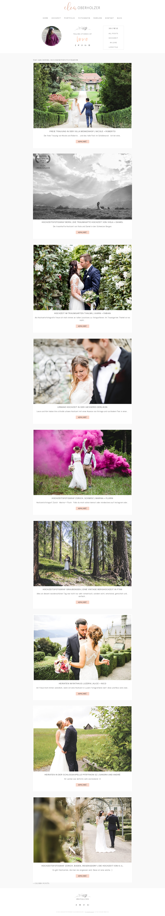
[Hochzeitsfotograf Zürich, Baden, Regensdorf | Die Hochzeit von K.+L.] (82, 830)
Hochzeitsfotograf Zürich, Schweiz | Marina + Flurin (82, 498)
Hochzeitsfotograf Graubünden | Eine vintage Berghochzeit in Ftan (82, 589)
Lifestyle (113, 47)
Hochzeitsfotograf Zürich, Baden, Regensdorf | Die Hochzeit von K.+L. (82, 866)
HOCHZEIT (113, 38)
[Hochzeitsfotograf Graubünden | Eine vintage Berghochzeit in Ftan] (82, 553)
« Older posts (41, 883)
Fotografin (84, 18)
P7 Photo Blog (89, 912)
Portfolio (69, 18)
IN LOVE (113, 42)
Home (45, 18)
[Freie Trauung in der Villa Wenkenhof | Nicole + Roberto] (82, 95)
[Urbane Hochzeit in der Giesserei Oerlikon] (82, 371)
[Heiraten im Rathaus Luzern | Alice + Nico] (82, 647)
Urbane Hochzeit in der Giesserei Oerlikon (82, 407)
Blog (119, 18)
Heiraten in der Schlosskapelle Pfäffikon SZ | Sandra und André (82, 775)
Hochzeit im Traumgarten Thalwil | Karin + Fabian (82, 313)
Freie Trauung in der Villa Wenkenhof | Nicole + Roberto (83, 131)
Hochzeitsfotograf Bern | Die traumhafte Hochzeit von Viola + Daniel (82, 222)
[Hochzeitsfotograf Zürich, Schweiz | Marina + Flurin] (82, 462)
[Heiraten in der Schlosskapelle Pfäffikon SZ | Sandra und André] (82, 739)
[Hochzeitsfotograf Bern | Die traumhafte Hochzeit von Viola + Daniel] (82, 186)
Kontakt (109, 18)
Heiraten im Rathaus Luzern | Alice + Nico (82, 684)
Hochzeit (56, 18)
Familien (98, 18)
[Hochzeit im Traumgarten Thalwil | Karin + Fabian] (82, 277)
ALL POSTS (113, 33)
